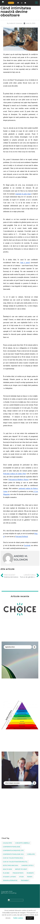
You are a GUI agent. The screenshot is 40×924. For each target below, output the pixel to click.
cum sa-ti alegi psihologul (13, 858)
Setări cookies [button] (18, 918)
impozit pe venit (21, 869)
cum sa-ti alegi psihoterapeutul (15, 862)
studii (21, 877)
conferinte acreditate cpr (13, 850)
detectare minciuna (10, 865)
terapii (29, 877)
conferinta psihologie (11, 847)
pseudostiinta (18, 873)
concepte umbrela (22, 843)
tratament (25, 880)
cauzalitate (7, 843)
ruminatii (30, 873)
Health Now (7, 869)
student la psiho (9, 877)
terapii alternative (10, 880)
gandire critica (27, 865)
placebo (6, 873)
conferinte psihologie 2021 (13, 854)
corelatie (31, 854)
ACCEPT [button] (30, 918)
